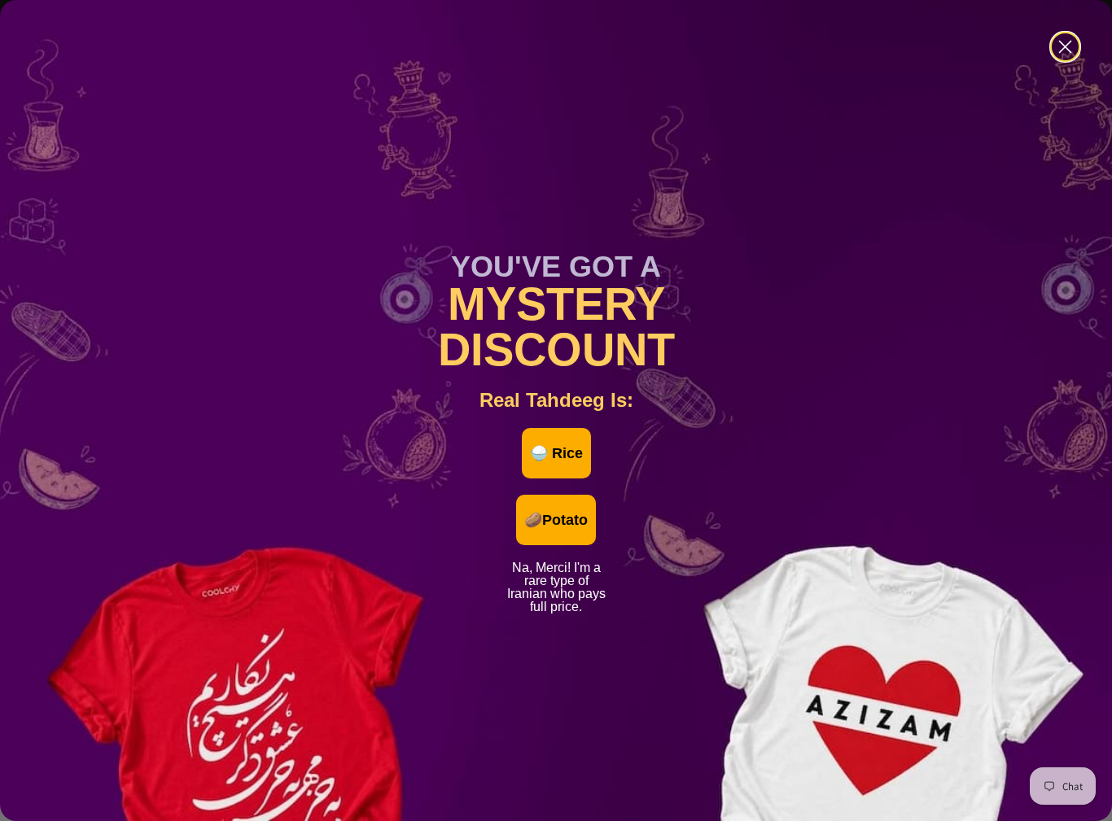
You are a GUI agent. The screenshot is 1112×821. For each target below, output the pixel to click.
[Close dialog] (1065, 47)
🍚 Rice (556, 453)
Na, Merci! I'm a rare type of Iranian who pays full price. (556, 565)
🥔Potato (556, 520)
